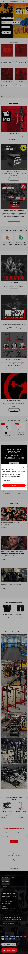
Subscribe (14, 485)
